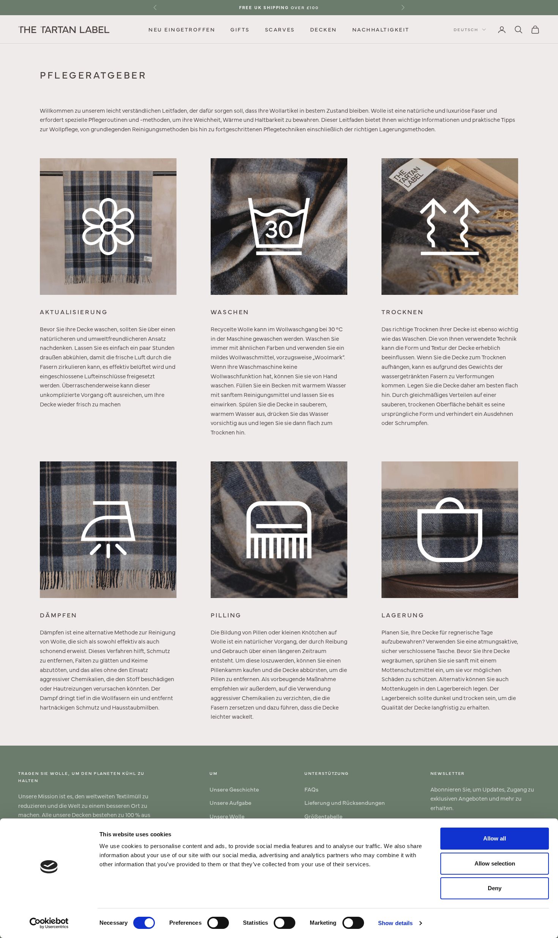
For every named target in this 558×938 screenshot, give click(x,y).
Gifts (240, 29)
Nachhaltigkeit (381, 29)
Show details (395, 923)
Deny (494, 888)
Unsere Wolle (227, 816)
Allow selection (494, 863)
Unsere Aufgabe (230, 802)
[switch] (218, 923)
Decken (323, 29)
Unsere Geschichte (234, 789)
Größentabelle (323, 816)
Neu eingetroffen (181, 29)
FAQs (311, 789)
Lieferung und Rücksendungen (344, 802)
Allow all (494, 838)
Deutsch (466, 29)
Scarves (280, 29)
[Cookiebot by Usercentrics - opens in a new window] (49, 923)
